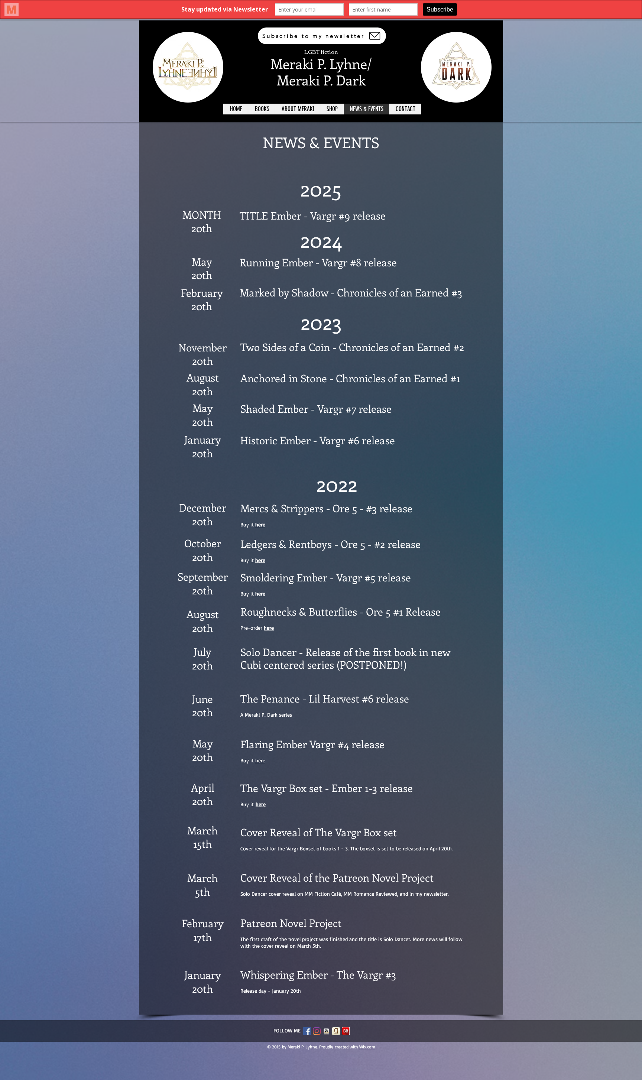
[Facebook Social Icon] (307, 1031)
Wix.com (367, 1047)
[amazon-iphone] (326, 1031)
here (260, 593)
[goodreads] (336, 1031)
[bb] (346, 1031)
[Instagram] (317, 1031)
